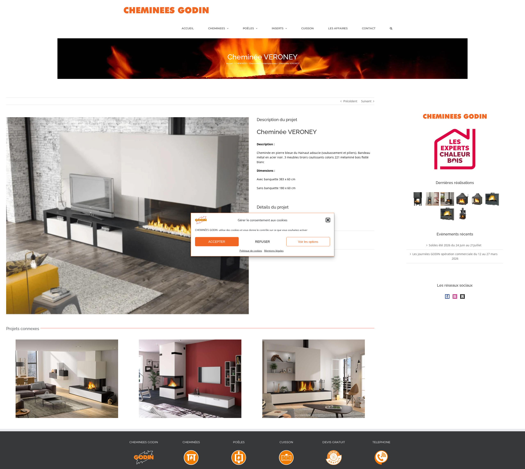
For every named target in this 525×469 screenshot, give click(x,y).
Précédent (350, 101)
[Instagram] (455, 296)
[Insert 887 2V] (462, 199)
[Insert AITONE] (492, 199)
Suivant (366, 101)
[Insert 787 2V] (477, 199)
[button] (328, 220)
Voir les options (308, 241)
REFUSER (262, 241)
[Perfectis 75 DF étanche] (417, 199)
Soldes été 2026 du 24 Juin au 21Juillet (455, 245)
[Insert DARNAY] (447, 213)
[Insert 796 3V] (462, 213)
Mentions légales (274, 250)
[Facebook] (447, 296)
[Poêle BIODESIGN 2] (432, 199)
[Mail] (462, 296)
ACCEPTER (216, 241)
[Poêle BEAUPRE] (447, 199)
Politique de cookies (251, 250)
